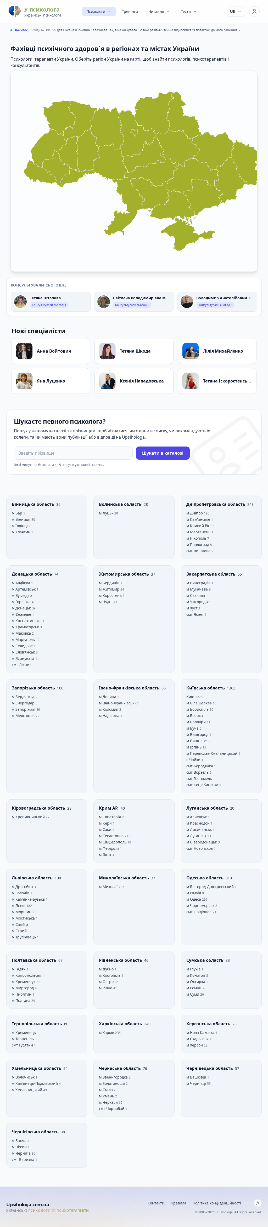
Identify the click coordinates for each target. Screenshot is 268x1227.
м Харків (107, 1032)
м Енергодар (24, 702)
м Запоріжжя (24, 709)
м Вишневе (197, 740)
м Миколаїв (110, 886)
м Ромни (194, 987)
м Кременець (24, 1032)
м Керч (106, 823)
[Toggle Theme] (258, 1203)
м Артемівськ (24, 589)
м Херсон (195, 1045)
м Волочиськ (24, 1077)
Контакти (156, 1203)
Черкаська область (120, 1068)
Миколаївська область (124, 878)
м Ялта (105, 854)
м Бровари (196, 721)
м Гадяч (19, 968)
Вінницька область (33, 504)
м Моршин (22, 911)
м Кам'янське (198, 519)
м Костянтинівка (27, 620)
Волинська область (121, 504)
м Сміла (106, 1089)
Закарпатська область (211, 574)
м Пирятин (22, 994)
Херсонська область (208, 1024)
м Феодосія (109, 848)
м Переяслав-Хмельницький (212, 753)
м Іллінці (20, 525)
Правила (178, 1203)
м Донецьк (22, 607)
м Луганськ (196, 835)
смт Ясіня (195, 614)
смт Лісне (21, 664)
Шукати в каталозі (162, 453)
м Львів (19, 905)
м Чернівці (196, 1083)
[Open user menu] (254, 11)
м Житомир (109, 589)
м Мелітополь (25, 715)
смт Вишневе (198, 550)
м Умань (107, 1095)
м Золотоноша (112, 1083)
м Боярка (195, 715)
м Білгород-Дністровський (210, 886)
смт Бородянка (200, 765)
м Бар (17, 513)
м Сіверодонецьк (202, 842)
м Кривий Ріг (198, 525)
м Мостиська (24, 918)
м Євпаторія (110, 816)
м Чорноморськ (200, 905)
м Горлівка (22, 601)
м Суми (193, 994)
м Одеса (194, 899)
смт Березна (23, 1159)
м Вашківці (196, 1077)
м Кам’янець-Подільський (35, 1083)
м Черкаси (109, 1102)
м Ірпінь (194, 747)
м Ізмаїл (194, 892)
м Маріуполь (24, 639)
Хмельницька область (37, 1068)
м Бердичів (109, 582)
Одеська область (205, 878)
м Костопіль (110, 975)
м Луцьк (106, 513)
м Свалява (196, 595)
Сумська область (205, 960)
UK (232, 11)
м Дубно (107, 968)
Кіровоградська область (39, 808)
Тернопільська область (37, 1024)
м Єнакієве (22, 614)
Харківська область (121, 1024)
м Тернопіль (23, 1038)
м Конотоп (196, 975)
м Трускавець (24, 936)
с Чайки (194, 759)
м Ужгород (196, 601)
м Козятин (21, 531)
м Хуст (192, 607)
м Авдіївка (21, 582)
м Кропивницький (29, 816)
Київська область (206, 688)
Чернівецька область (210, 1068)
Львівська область (33, 878)
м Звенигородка (114, 1077)
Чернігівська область (36, 1132)
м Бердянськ (24, 696)
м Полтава (21, 1000)
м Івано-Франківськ (117, 702)
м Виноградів (198, 582)
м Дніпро (195, 513)
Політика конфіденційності (217, 1203)
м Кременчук (24, 981)
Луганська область (207, 808)
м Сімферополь (113, 842)
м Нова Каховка (200, 1032)
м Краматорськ (26, 626)
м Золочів (21, 892)
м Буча (193, 728)
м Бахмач (21, 1140)
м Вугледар (22, 595)
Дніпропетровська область (216, 504)
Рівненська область (121, 960)
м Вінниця (21, 519)
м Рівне (106, 987)
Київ (190, 696)
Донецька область (32, 574)
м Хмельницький (27, 1089)
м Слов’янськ (24, 652)
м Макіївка (22, 633)
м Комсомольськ (27, 975)
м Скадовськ (197, 1038)
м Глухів (194, 968)
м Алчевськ (197, 816)
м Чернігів (22, 1153)
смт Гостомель (199, 778)
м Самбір (20, 924)
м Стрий (20, 930)
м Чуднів (107, 601)
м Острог (107, 981)
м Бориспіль (198, 709)
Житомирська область (124, 574)
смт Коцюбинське (202, 784)
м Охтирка (196, 981)
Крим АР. (109, 808)
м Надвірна (109, 715)
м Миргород (23, 987)
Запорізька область (34, 688)
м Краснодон (198, 823)
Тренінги (130, 11)
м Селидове (23, 645)
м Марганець (198, 531)
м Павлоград (198, 544)
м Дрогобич (23, 886)
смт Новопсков (200, 848)
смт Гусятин (23, 1045)
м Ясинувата (23, 658)
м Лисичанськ (199, 829)
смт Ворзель (198, 772)
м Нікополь (196, 538)
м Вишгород (197, 734)
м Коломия (109, 709)
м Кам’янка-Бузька (29, 899)
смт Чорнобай (112, 1108)
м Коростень (111, 595)
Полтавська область (34, 960)
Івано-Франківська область (129, 688)
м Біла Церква (199, 702)
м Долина (108, 696)
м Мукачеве (197, 589)
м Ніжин (20, 1146)
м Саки (105, 829)
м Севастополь (113, 835)
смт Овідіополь (200, 911)
